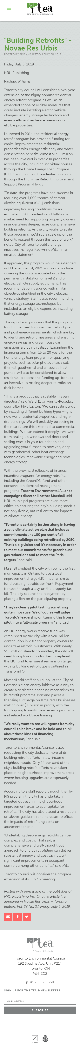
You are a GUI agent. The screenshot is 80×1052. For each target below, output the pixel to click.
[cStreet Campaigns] (36, 1029)
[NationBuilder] (44, 1029)
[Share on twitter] (27, 917)
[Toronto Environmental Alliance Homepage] (40, 9)
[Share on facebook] (17, 917)
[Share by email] (8, 917)
